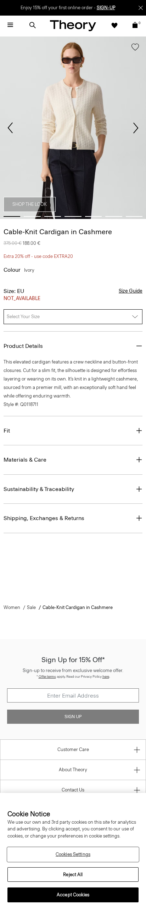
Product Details (23, 346)
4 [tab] (72, 216)
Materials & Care (25, 459)
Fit (7, 430)
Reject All (73, 874)
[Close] (141, 8)
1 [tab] (12, 216)
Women (12, 607)
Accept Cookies (73, 894)
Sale (31, 607)
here (105, 676)
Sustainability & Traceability (39, 489)
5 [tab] (93, 216)
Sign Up (73, 716)
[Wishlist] (114, 25)
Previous (10, 128)
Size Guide (130, 291)
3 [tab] (52, 216)
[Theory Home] (73, 25)
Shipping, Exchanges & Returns (44, 518)
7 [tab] (134, 216)
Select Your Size (23, 316)
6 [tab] (113, 216)
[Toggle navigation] (10, 25)
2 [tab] (32, 216)
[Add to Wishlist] (135, 48)
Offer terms (47, 676)
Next (135, 128)
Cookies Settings (73, 854)
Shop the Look (29, 204)
